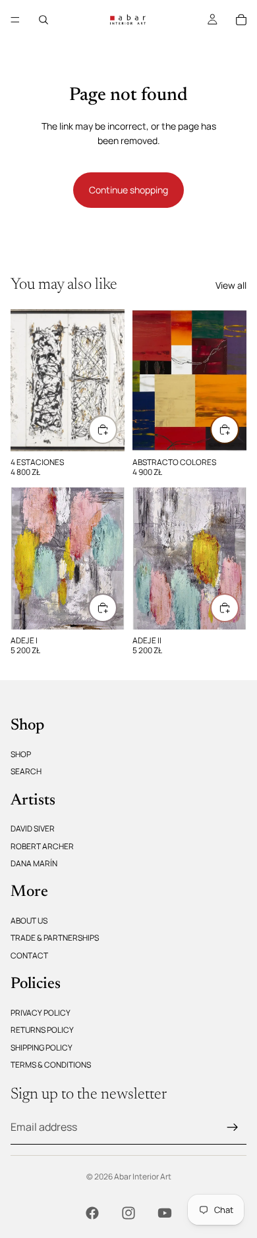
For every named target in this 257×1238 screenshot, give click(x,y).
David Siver (33, 828)
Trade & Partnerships (55, 937)
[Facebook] (92, 1213)
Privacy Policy (41, 1012)
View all (230, 285)
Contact (29, 954)
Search (26, 771)
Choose (238, 429)
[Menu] (15, 20)
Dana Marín (34, 863)
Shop (21, 753)
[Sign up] (232, 1127)
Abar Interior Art (142, 1176)
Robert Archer (42, 845)
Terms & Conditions (51, 1064)
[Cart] (241, 19)
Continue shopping (128, 190)
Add (116, 429)
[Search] (43, 19)
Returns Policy (42, 1029)
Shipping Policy (41, 1046)
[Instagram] (128, 1213)
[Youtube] (164, 1213)
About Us (29, 920)
